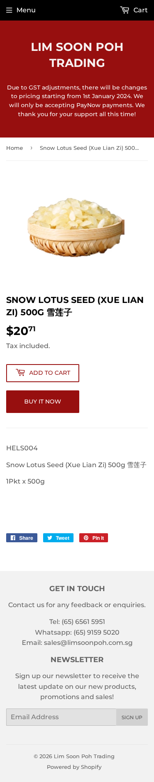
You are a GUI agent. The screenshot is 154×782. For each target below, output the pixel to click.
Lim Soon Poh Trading (77, 55)
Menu (26, 10)
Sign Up (132, 717)
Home (14, 147)
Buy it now (42, 401)
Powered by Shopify (74, 767)
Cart (140, 10)
